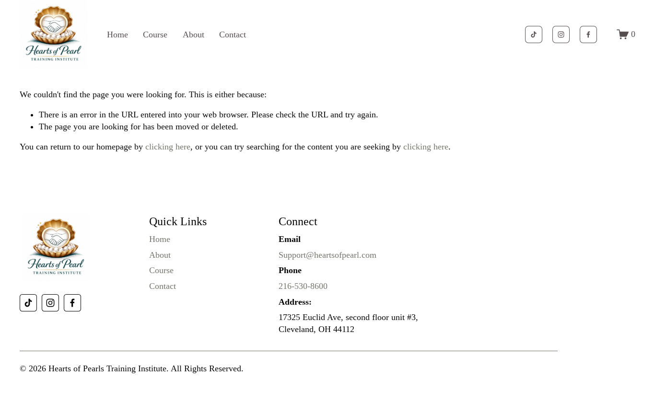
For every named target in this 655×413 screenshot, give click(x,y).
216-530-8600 (303, 286)
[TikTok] (533, 34)
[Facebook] (588, 34)
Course (155, 34)
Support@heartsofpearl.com (327, 255)
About (193, 34)
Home (117, 34)
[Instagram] (561, 34)
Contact (232, 34)
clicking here (167, 146)
